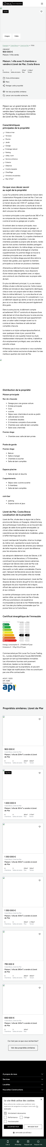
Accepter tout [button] (13, 1127)
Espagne (5, 45)
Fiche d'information (12, 78)
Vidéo (16, 36)
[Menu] (42, 3)
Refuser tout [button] (33, 1127)
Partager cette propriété (14, 86)
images (7, 36)
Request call (28, 1144)
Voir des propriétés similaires (16, 92)
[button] (40, 731)
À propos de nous (10, 1074)
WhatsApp (18, 1144)
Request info (38, 1144)
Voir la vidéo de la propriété (23, 375)
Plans (7, 82)
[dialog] (23, 1117)
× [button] (41, 1099)
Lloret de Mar (24, 45)
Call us (8, 1144)
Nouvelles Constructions (13, 1090)
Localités (6, 1084)
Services (6, 1079)
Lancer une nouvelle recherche (17, 95)
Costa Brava (14, 45)
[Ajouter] (41, 11)
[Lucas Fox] (13, 3)
